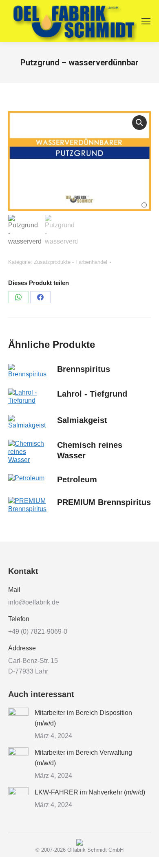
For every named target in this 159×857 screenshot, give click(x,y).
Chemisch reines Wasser (89, 450)
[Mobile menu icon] (146, 21)
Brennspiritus (83, 369)
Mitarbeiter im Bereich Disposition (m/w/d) (83, 718)
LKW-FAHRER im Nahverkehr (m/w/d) (90, 792)
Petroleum (77, 479)
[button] (139, 122)
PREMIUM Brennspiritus (104, 502)
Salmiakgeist (82, 420)
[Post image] (18, 718)
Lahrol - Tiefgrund (92, 393)
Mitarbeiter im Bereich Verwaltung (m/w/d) (83, 757)
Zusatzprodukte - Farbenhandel (70, 262)
